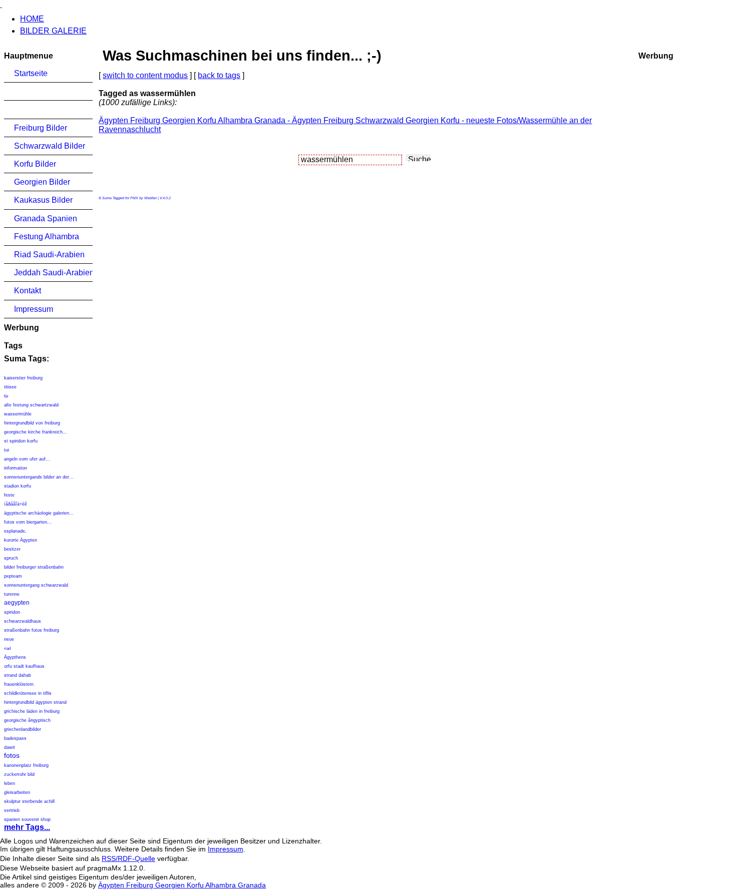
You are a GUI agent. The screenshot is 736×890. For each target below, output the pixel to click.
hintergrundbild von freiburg (32, 422)
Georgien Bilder (42, 182)
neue (9, 639)
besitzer (12, 549)
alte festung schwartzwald (31, 404)
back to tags (219, 75)
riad (7, 648)
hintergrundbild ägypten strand (35, 702)
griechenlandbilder (22, 729)
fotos (12, 755)
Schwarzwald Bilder (49, 146)
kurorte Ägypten (20, 540)
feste (9, 495)
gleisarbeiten (17, 792)
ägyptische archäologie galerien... (39, 513)
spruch (11, 558)
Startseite (31, 73)
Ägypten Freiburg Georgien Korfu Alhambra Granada (182, 885)
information (15, 468)
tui (6, 450)
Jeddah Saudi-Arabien (53, 272)
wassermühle (18, 413)
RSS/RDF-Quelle (128, 858)
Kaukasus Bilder (43, 200)
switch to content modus (145, 75)
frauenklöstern (19, 684)
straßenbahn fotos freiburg (31, 630)
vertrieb (12, 810)
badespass (15, 738)
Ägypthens (15, 657)
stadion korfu (17, 486)
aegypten (17, 602)
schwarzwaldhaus (22, 621)
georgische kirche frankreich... (35, 431)
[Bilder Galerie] (1, 4)
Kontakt (27, 290)
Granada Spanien (45, 218)
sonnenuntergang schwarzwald (36, 585)
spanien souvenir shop (27, 819)
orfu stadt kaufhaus (24, 666)
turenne (12, 594)
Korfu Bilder (35, 164)
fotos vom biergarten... (28, 522)
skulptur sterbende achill (29, 801)
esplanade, (15, 531)
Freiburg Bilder (40, 128)
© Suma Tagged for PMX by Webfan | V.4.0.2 (135, 198)
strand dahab (17, 675)
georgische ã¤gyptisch (27, 720)
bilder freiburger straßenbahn (34, 567)
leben (9, 783)
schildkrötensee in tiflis (28, 693)
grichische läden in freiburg (32, 711)
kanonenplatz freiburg (26, 765)
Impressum (33, 309)
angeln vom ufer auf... (27, 459)
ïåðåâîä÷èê (15, 504)
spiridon (12, 612)
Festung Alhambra (46, 236)
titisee (10, 386)
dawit (9, 747)
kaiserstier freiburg (23, 377)
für (6, 396)
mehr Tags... (27, 827)
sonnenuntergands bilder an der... (39, 477)
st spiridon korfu (21, 440)
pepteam (13, 576)
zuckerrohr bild (19, 774)
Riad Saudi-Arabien (49, 254)
